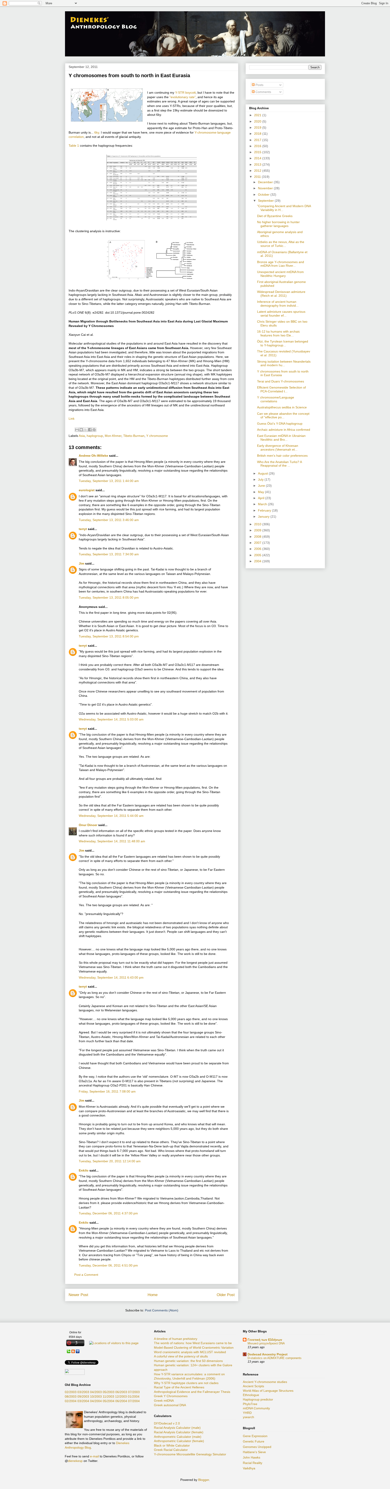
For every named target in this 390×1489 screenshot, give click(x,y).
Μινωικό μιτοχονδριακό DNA (266, 1343)
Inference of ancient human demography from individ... (278, 303)
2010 (258, 524)
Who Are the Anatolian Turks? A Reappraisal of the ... (279, 464)
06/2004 (121, 1401)
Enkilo (83, 1170)
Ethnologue (251, 1395)
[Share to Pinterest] (94, 429)
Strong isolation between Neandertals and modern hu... (284, 363)
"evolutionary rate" (182, 97)
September (266, 200)
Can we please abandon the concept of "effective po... (283, 415)
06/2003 (121, 1392)
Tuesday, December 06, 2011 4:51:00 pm (108, 1265)
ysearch (248, 1417)
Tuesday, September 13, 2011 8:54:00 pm (109, 636)
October (264, 194)
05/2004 (108, 1401)
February (265, 510)
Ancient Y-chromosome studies (265, 1382)
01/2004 (133, 1396)
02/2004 (71, 1401)
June (262, 485)
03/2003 (83, 1392)
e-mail (94, 1456)
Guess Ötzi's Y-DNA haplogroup (279, 423)
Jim (81, 563)
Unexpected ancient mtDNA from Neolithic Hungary (280, 274)
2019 (258, 127)
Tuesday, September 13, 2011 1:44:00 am (109, 481)
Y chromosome (157, 436)
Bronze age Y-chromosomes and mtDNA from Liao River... (280, 264)
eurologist (87, 490)
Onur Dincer (88, 825)
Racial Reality (252, 1463)
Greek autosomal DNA (170, 1405)
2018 (258, 133)
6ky (96, 132)
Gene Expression (255, 1436)
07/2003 (134, 1392)
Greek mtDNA (164, 1400)
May (261, 492)
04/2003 (96, 1392)
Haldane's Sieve (254, 1452)
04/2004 (96, 1401)
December (266, 182)
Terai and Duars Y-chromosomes (280, 381)
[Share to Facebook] (90, 429)
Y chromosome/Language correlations (275, 399)
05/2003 (108, 1392)
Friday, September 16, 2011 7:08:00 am (107, 1091)
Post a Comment (86, 1274)
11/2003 (108, 1396)
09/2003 (83, 1396)
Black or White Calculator (172, 1445)
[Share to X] (85, 429)
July (261, 479)
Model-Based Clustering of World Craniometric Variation (194, 1347)
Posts (259, 85)
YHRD (247, 1413)
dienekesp (75, 1461)
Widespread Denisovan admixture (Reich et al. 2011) (281, 293)
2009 (258, 530)
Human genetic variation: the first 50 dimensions (188, 1361)
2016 (258, 146)
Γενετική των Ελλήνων (265, 1339)
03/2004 (83, 1401)
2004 (258, 561)
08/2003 (71, 1396)
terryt (83, 529)
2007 (258, 542)
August (263, 473)
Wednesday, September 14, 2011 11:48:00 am (112, 841)
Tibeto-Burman (133, 436)
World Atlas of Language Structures (268, 1390)
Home (153, 1295)
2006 (258, 549)
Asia (82, 436)
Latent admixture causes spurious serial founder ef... (281, 313)
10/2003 (96, 1396)
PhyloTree (250, 1404)
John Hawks (251, 1457)
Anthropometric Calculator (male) (177, 1436)
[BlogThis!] (81, 429)
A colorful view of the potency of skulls (181, 1356)
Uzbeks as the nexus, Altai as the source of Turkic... (280, 244)
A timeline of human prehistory (175, 1339)
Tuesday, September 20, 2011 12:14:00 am (110, 1161)
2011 (258, 176)
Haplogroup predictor (258, 1399)
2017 (258, 140)
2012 (258, 170)
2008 (258, 536)
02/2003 (71, 1392)
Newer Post (78, 1295)
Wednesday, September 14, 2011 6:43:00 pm (111, 977)
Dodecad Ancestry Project (268, 1354)
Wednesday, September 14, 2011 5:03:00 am (111, 719)
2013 (258, 164)
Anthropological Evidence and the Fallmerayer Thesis (192, 1392)
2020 (258, 121)
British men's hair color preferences (282, 455)
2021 (258, 115)
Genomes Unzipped (257, 1447)
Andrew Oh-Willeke (93, 455)
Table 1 (74, 145)
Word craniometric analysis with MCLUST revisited (190, 1352)
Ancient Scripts (253, 1386)
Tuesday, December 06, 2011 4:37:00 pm (108, 1213)
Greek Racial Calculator (171, 1450)
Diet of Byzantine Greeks (274, 216)
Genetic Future (253, 1441)
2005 (258, 555)
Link (71, 418)
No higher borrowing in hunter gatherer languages (278, 224)
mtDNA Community (256, 1408)
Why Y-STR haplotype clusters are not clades (186, 1383)
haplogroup (95, 436)
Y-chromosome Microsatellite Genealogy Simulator (190, 1454)
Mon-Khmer (113, 436)
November (266, 188)
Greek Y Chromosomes (171, 1396)
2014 (258, 158)
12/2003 (121, 1396)
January (264, 516)
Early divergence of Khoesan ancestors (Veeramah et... (277, 447)
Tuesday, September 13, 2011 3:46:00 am (109, 520)
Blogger (203, 1480)
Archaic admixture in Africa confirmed (283, 429)
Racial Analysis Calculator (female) (178, 1432)
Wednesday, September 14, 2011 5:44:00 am (111, 815)
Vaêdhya (249, 1468)
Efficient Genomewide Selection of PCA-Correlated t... (281, 389)
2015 (258, 152)
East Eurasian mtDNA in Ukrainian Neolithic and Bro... (281, 437)
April (261, 498)
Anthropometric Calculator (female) (179, 1441)
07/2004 (134, 1401)
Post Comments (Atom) (161, 1310)
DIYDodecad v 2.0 (167, 1423)
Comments (263, 92)
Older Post (226, 1295)
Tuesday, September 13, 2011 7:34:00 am (109, 554)
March (263, 504)
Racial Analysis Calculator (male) (177, 1427)
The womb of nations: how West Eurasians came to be (193, 1343)
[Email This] (77, 429)
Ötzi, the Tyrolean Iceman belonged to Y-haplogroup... (282, 343)
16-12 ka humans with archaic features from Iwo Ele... (278, 333)
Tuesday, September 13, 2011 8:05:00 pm (109, 597)
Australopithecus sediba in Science (282, 407)
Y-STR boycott (185, 92)
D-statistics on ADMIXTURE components (275, 1358)
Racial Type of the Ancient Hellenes (179, 1387)
